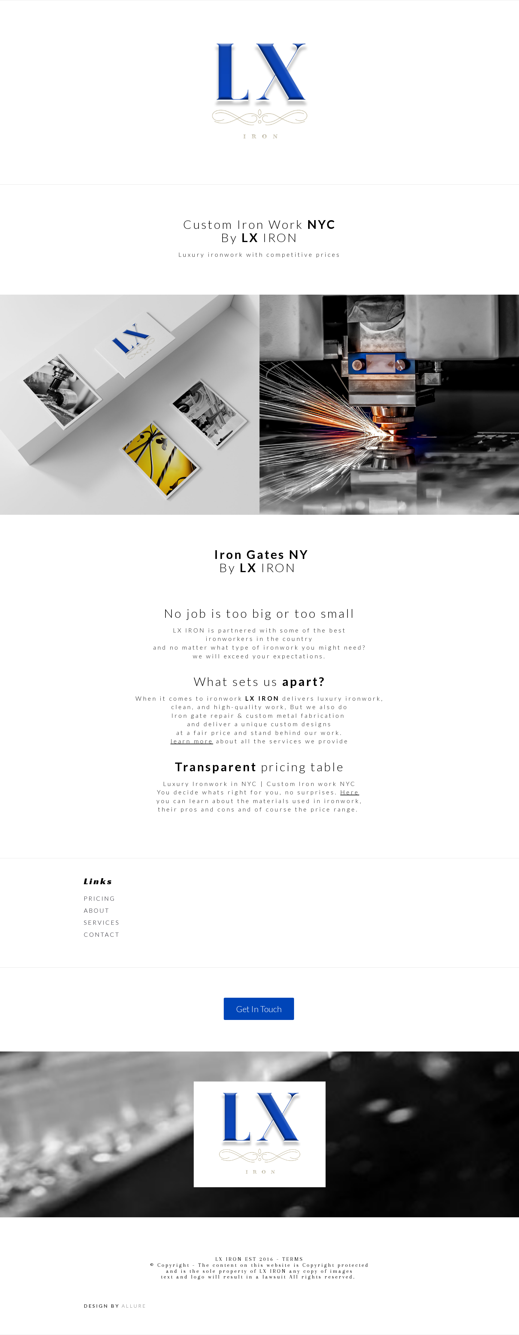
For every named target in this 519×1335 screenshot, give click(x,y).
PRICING (99, 898)
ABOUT (97, 910)
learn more (192, 741)
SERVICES (102, 922)
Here (349, 792)
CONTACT (102, 934)
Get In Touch (259, 1009)
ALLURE (134, 1306)
